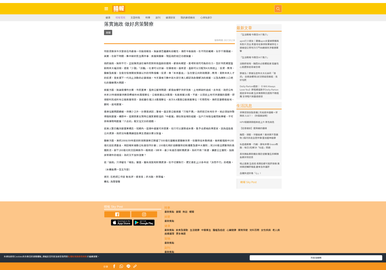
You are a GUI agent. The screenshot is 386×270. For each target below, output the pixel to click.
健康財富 (170, 17)
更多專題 (181, 233)
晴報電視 (120, 17)
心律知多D (206, 17)
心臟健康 (231, 230)
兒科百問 (254, 230)
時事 (148, 17)
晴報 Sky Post (248, 182)
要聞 (178, 211)
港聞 (108, 32)
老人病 (276, 230)
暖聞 (191, 211)
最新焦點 (169, 211)
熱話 (185, 211)
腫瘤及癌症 (219, 230)
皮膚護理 (169, 233)
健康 (108, 17)
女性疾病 (266, 230)
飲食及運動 (182, 230)
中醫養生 (206, 230)
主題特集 (135, 17)
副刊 (158, 17)
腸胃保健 (243, 230)
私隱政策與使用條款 (77, 256)
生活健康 (194, 230)
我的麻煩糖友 (188, 17)
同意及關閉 (316, 257)
